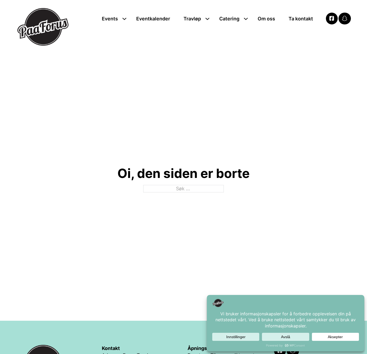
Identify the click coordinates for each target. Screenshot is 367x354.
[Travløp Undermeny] (207, 18)
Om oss (266, 18)
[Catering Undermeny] (245, 18)
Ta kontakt (301, 18)
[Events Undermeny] (124, 18)
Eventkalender (153, 18)
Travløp (192, 18)
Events (110, 18)
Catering (229, 18)
